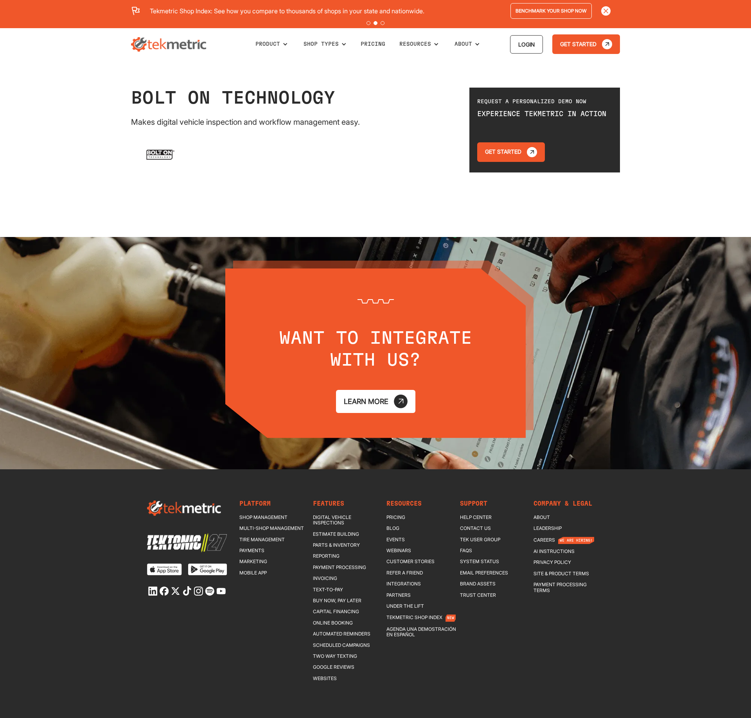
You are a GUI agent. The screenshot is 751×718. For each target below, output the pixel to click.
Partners (398, 595)
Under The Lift (405, 606)
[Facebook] (164, 591)
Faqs (466, 550)
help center (476, 517)
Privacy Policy (552, 562)
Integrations (403, 584)
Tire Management (262, 539)
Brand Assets (478, 584)
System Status (479, 561)
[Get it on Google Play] (207, 569)
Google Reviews (333, 667)
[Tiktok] (187, 591)
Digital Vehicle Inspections (332, 520)
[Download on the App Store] (164, 569)
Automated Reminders (341, 634)
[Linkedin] (153, 591)
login (526, 44)
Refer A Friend (404, 573)
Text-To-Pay (328, 589)
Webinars (398, 550)
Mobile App (253, 573)
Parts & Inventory (336, 545)
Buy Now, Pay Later (337, 600)
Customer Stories (410, 561)
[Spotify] (209, 591)
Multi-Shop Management (271, 528)
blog (392, 528)
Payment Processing (339, 567)
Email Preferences (484, 573)
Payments (251, 550)
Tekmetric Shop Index (414, 617)
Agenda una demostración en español (421, 631)
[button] (368, 23)
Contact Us (475, 528)
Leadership (548, 528)
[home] (168, 44)
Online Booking (333, 623)
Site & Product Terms (561, 573)
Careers (544, 540)
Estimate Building (336, 534)
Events (395, 539)
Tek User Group (480, 539)
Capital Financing (336, 611)
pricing (373, 44)
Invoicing (325, 578)
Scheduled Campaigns (341, 645)
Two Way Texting (335, 656)
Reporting (326, 556)
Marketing (253, 561)
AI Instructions (554, 551)
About (542, 517)
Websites (325, 678)
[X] (175, 591)
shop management (263, 517)
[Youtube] (221, 591)
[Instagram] (198, 591)
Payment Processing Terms (560, 587)
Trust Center (478, 595)
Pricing (395, 517)
